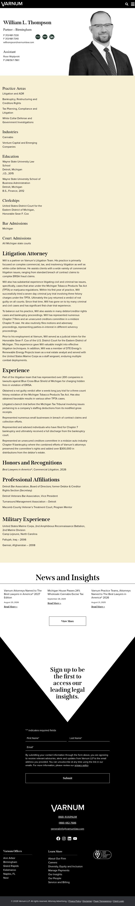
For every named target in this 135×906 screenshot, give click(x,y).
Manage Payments (58, 870)
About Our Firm (57, 858)
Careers (52, 862)
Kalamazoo (9, 870)
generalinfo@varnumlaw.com (67, 829)
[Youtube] (75, 838)
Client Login (118, 901)
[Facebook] (58, 838)
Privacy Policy (74, 901)
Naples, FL (9, 874)
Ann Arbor (9, 858)
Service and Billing (59, 882)
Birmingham (23, 29)
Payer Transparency (102, 901)
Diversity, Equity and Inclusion (65, 866)
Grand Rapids (11, 866)
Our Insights (55, 874)
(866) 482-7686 (67, 823)
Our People (54, 878)
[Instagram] (64, 838)
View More (67, 621)
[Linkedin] (69, 838)
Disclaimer (87, 901)
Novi (6, 878)
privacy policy (81, 765)
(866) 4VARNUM (67, 817)
